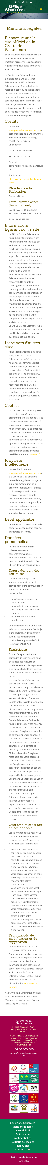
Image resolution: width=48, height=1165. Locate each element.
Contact (19, 1149)
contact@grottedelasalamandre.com (24, 1054)
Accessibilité (22, 1130)
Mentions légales (23, 1126)
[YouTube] (31, 3)
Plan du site (22, 1145)
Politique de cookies (22, 1141)
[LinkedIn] (27, 3)
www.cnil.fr (35, 454)
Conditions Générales (22, 1122)
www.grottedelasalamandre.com (25, 130)
